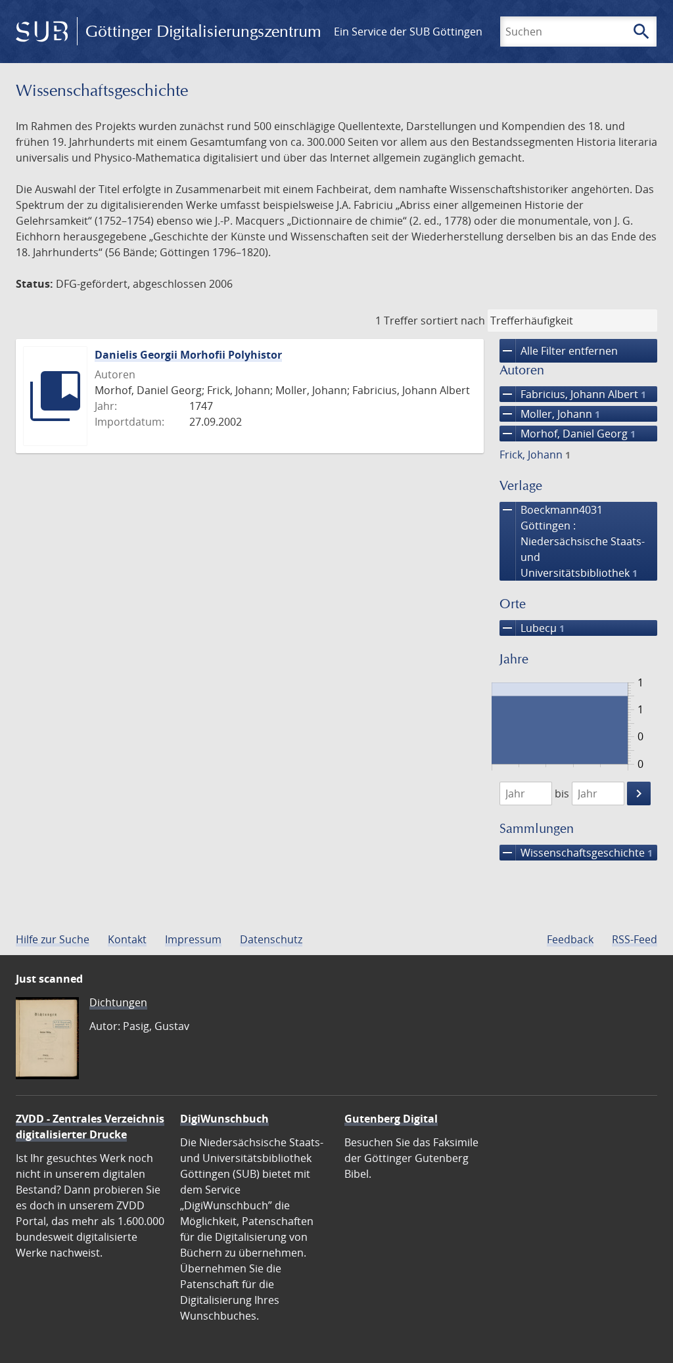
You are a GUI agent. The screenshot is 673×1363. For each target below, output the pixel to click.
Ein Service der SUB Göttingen (408, 31)
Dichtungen (118, 1002)
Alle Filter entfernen (558, 351)
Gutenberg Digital (391, 1118)
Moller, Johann (549, 414)
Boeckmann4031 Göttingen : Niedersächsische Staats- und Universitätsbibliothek (572, 541)
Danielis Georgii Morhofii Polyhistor (188, 354)
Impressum (193, 939)
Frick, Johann (534, 454)
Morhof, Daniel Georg (567, 433)
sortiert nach (453, 320)
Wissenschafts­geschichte (576, 852)
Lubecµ (532, 628)
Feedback (570, 939)
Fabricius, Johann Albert (572, 394)
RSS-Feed (634, 939)
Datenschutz (271, 939)
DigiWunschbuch (224, 1118)
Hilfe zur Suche (52, 939)
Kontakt (127, 939)
